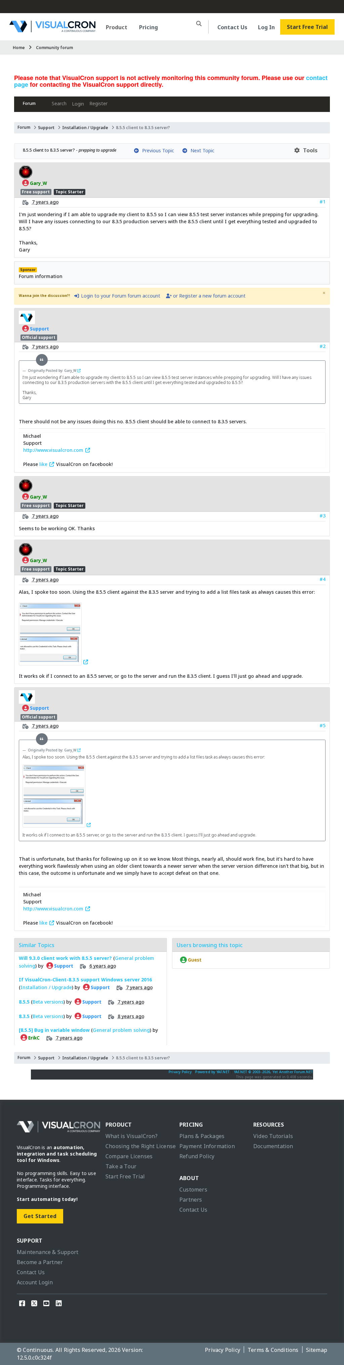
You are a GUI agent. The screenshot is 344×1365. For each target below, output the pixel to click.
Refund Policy (197, 1156)
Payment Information (207, 1146)
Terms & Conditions (273, 1350)
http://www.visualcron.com (54, 450)
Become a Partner (40, 1262)
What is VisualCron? (131, 1136)
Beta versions (48, 1002)
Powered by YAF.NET (212, 1071)
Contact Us (232, 27)
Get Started (40, 1216)
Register (98, 103)
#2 (322, 346)
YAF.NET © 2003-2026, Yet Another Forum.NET (273, 1071)
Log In (266, 27)
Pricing (148, 27)
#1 (322, 201)
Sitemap (316, 1350)
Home (19, 47)
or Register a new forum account (209, 295)
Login (78, 104)
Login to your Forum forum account (120, 295)
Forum (29, 103)
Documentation (273, 1146)
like (44, 464)
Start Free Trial (307, 27)
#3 (322, 515)
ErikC (33, 1038)
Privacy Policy (180, 1071)
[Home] (52, 30)
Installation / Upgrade (85, 127)
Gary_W (38, 183)
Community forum (54, 47)
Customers (193, 1189)
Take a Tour (120, 1166)
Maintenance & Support (47, 1252)
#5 (322, 725)
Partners (190, 1199)
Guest (194, 960)
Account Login (35, 1282)
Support (46, 127)
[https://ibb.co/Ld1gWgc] (54, 662)
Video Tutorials (273, 1136)
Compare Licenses (129, 1156)
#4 (322, 579)
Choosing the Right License (140, 1146)
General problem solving (121, 1030)
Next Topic (201, 150)
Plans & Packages (201, 1136)
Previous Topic (156, 150)
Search (59, 103)
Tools (308, 150)
